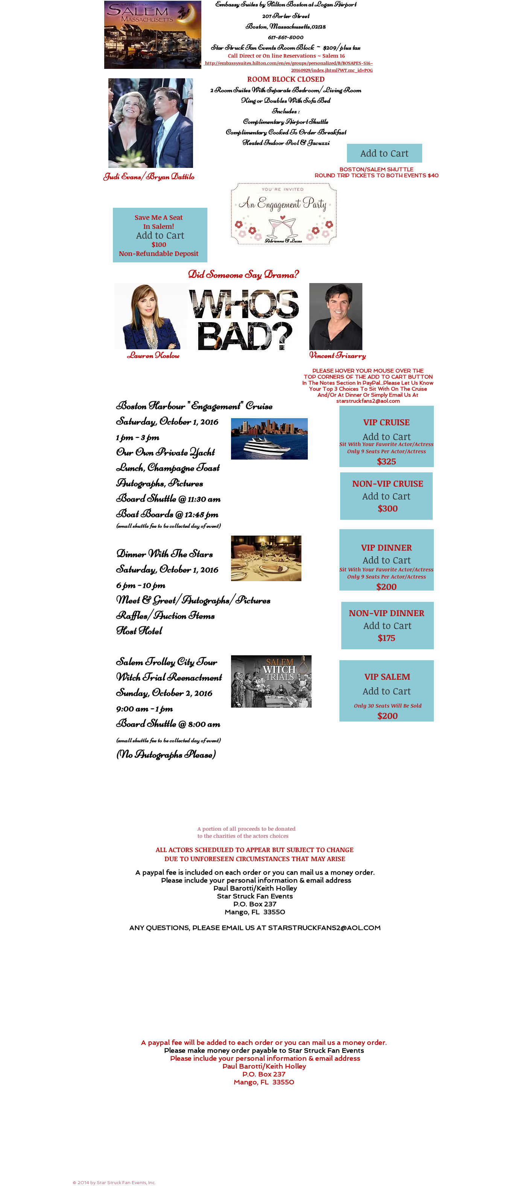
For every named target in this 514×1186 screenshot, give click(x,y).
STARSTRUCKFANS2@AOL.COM (324, 928)
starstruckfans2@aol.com (368, 401)
